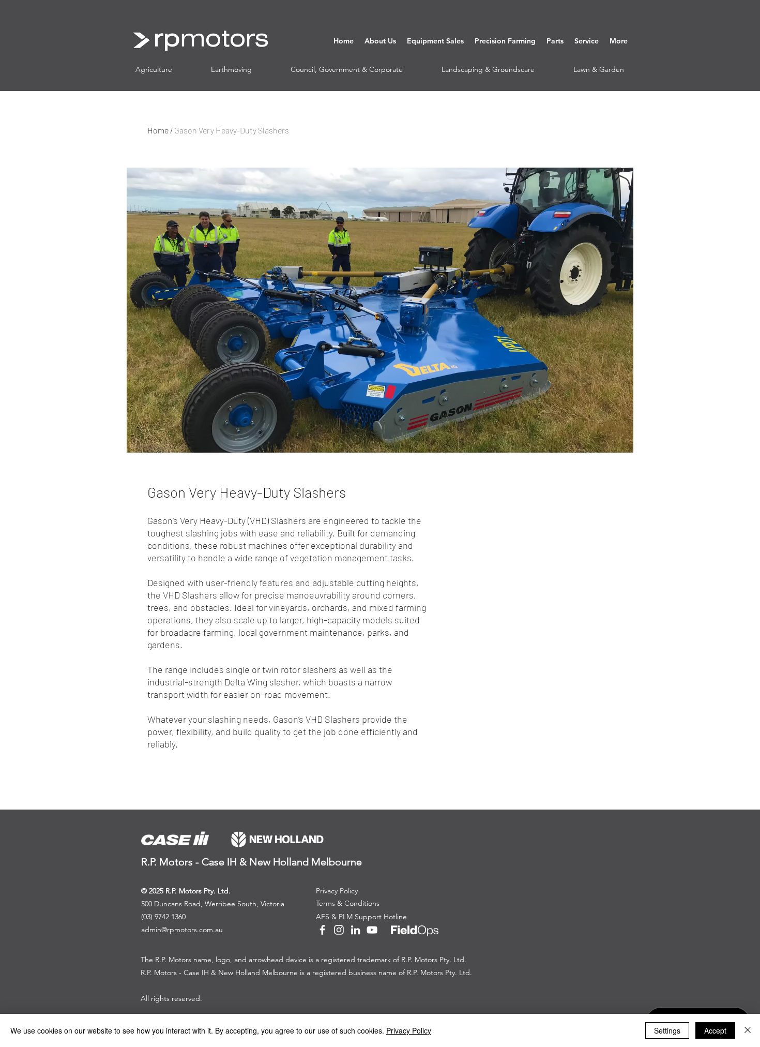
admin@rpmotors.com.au (182, 929)
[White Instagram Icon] (338, 929)
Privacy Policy (408, 1030)
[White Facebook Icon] (322, 929)
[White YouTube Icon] (372, 929)
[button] (380, 41)
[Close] (747, 1030)
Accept (715, 1030)
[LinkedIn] (355, 929)
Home (158, 130)
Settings (667, 1030)
